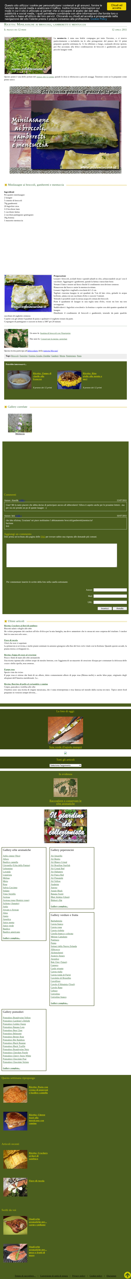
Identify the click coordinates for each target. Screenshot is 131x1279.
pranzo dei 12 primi (45, 77)
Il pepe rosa (9, 669)
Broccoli (15, 356)
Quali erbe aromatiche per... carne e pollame (38, 1222)
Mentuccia (20, 434)
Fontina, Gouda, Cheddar (39, 356)
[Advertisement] (65, 246)
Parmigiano (71, 356)
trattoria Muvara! (50, 351)
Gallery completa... (11, 938)
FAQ (43, 537)
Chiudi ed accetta (116, 6)
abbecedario (32, 351)
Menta (62, 356)
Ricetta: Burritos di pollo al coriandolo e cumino (26, 684)
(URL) (22, 500)
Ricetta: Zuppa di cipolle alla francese (42, 376)
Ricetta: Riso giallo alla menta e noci (92, 376)
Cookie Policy (99, 19)
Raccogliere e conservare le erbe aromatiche (65, 802)
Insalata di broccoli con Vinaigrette (55, 333)
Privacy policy (78, 1276)
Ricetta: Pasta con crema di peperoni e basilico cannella (38, 1090)
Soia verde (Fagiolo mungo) (65, 747)
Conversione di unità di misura (54, 1276)
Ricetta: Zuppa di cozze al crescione (20, 655)
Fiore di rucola (11, 640)
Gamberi (55, 356)
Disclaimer (111, 1276)
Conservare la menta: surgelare (54, 339)
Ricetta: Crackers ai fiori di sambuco (20, 625)
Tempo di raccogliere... (25, 1276)
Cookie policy (96, 1276)
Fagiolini (24, 356)
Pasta (79, 356)
